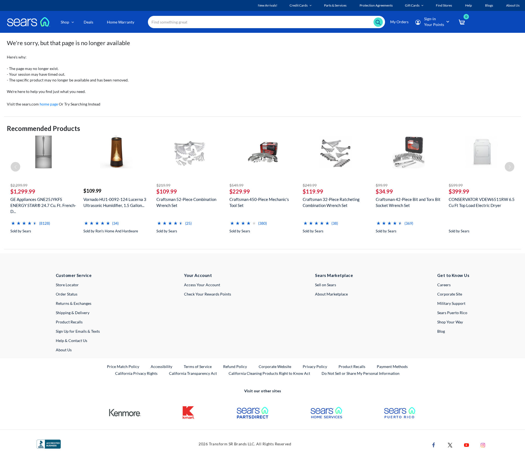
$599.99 (456, 185)
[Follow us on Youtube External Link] (466, 444)
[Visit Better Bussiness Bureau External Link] (49, 443)
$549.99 (236, 185)
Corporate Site (449, 294)
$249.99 (310, 185)
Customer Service (74, 275)
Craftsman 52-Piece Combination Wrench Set (186, 202)
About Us (64, 349)
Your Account (198, 275)
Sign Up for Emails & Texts (78, 331)
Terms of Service (198, 366)
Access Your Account (202, 284)
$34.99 (384, 191)
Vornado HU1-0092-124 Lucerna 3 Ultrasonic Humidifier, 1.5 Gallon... (114, 202)
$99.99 (381, 185)
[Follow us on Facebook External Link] (433, 444)
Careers (444, 284)
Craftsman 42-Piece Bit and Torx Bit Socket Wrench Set (408, 202)
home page (49, 104)
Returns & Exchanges (73, 303)
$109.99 (92, 191)
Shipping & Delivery (72, 312)
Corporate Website (275, 366)
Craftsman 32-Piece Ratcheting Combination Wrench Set (331, 202)
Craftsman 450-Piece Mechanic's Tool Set (259, 202)
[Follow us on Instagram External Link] (482, 444)
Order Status (66, 294)
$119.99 (313, 191)
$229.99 (239, 191)
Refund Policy (235, 366)
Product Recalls (69, 322)
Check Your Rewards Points (207, 294)
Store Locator (67, 284)
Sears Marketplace (334, 275)
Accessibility (161, 366)
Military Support (451, 303)
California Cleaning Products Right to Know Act (269, 373)
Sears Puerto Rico (452, 312)
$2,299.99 (18, 185)
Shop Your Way (450, 322)
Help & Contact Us (71, 340)
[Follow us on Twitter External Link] (450, 444)
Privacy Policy (315, 366)
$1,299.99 (22, 191)
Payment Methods (392, 366)
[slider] (24, 221)
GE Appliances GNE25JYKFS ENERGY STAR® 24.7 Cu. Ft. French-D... (43, 205)
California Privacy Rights (136, 373)
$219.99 (163, 185)
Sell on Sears (325, 284)
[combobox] (266, 22)
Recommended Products (43, 128)
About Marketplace (331, 294)
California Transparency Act (193, 373)
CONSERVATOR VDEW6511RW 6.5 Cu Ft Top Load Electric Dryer (482, 202)
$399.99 (459, 191)
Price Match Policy (123, 366)
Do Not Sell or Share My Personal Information (360, 373)
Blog (441, 331)
